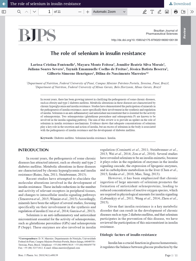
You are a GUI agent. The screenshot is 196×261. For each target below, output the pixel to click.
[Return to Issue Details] (4, 4)
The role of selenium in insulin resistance (45, 3)
